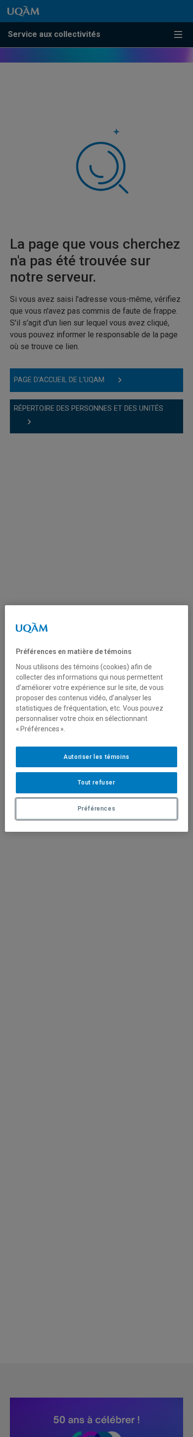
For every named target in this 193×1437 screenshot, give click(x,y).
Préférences (97, 808)
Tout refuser (96, 782)
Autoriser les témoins (96, 756)
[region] (97, 718)
